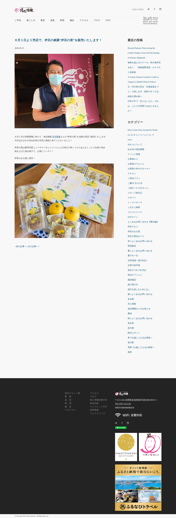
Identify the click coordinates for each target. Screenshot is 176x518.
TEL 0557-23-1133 (123, 404)
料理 (62, 20)
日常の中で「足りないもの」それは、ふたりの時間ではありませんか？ (143, 106)
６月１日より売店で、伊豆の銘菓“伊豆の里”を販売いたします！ (58, 40)
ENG (108, 20)
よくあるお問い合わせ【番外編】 (143, 222)
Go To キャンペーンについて (141, 135)
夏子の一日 (133, 255)
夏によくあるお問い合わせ (140, 251)
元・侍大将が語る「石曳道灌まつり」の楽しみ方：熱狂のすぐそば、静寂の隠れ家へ (144, 91)
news (130, 140)
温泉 (52, 20)
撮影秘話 (132, 280)
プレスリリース (135, 212)
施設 (72, 20)
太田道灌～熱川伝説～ (138, 260)
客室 (43, 20)
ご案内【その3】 (135, 183)
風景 (130, 352)
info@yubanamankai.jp (124, 407)
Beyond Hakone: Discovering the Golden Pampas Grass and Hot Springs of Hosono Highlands (144, 53)
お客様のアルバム (136, 164)
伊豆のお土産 (134, 231)
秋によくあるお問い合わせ (140, 318)
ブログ (97, 20)
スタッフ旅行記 (135, 193)
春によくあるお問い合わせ (140, 294)
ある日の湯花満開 (136, 149)
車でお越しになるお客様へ (140, 338)
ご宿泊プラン (134, 178)
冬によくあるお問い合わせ (140, 241)
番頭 (130, 313)
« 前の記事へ (20, 246)
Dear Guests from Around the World (142, 130)
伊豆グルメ (133, 226)
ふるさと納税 (134, 207)
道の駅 (131, 342)
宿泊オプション (135, 275)
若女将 (131, 323)
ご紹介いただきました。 (139, 188)
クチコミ (132, 173)
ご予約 (18, 20)
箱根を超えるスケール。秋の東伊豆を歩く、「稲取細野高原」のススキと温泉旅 (144, 67)
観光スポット (134, 333)
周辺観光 (132, 246)
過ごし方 (31, 20)
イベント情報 (134, 154)
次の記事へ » (34, 246)
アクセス (84, 20)
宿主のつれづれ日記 (137, 270)
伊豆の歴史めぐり (136, 236)
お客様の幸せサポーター (139, 169)
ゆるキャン (133, 217)
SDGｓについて (135, 144)
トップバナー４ (135, 202)
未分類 (131, 299)
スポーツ (132, 197)
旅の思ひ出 (133, 284)
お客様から (133, 159)
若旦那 (131, 328)
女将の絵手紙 (134, 265)
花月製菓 (56, 137)
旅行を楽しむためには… (139, 289)
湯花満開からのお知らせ (139, 309)
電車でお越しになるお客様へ (141, 347)
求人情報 (132, 304)
